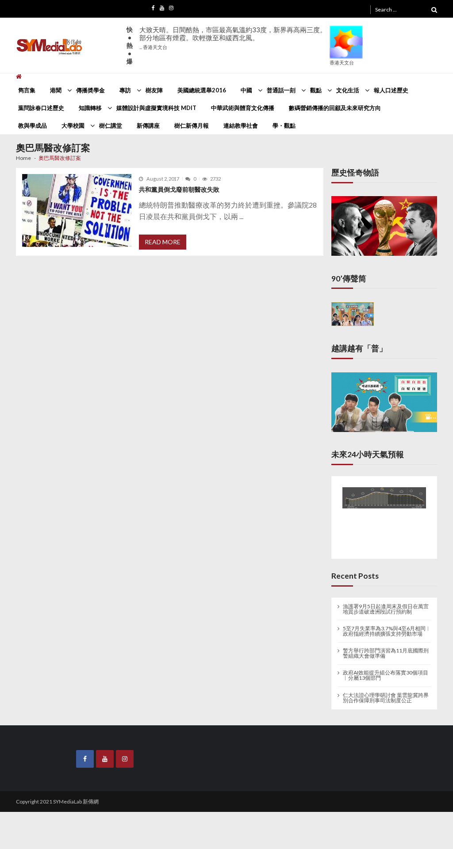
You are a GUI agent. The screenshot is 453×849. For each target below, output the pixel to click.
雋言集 (26, 90)
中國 (246, 90)
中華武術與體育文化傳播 (242, 107)
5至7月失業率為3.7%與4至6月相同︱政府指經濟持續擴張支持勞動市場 (387, 625)
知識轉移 (90, 107)
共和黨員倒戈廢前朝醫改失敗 (179, 189)
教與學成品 (32, 125)
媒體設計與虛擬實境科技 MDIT (156, 107)
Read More (162, 242)
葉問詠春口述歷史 (41, 107)
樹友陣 (154, 90)
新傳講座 (148, 125)
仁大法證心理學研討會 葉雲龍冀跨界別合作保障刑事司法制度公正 (386, 692)
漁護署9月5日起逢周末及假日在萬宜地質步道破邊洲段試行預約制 (386, 603)
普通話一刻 (281, 90)
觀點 (316, 90)
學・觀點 (284, 125)
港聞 (55, 90)
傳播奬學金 (90, 90)
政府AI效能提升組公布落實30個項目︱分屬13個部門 (385, 670)
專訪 (125, 90)
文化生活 (347, 90)
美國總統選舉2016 (201, 90)
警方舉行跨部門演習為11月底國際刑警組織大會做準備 (386, 648)
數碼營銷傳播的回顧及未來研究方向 (335, 107)
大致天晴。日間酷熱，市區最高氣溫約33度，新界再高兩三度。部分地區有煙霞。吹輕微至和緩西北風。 (232, 38)
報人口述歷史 (391, 90)
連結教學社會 (240, 125)
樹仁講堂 (110, 125)
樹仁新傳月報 (191, 125)
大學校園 (72, 125)
